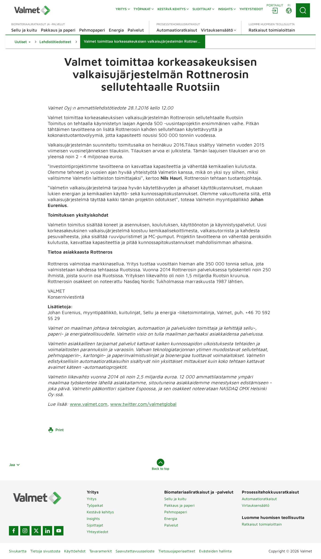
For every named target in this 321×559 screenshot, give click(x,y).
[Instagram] (25, 530)
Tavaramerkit (100, 551)
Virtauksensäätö (255, 505)
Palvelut (171, 525)
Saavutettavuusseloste (135, 551)
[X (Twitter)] (36, 530)
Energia (170, 518)
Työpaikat (95, 505)
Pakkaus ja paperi (179, 505)
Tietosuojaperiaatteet (176, 551)
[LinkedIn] (47, 530)
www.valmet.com (88, 404)
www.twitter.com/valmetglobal (143, 404)
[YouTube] (58, 530)
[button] (23, 41)
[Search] (303, 10)
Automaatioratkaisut (259, 499)
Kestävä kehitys (100, 512)
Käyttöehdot (75, 551)
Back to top (160, 468)
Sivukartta (18, 551)
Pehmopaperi (175, 512)
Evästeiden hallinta (215, 551)
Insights (93, 518)
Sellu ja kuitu (175, 499)
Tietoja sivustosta (45, 551)
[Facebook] (13, 530)
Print (59, 430)
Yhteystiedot (97, 532)
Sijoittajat (95, 525)
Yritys (91, 499)
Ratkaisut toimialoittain (262, 524)
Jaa (12, 464)
